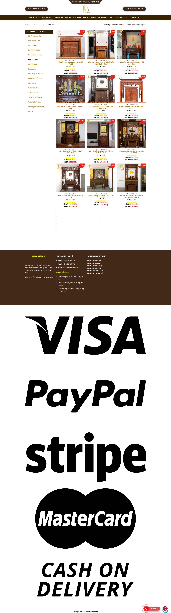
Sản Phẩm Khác (135, 17)
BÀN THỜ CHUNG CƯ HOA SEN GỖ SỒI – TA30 (131, 107)
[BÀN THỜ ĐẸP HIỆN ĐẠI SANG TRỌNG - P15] (70, 89)
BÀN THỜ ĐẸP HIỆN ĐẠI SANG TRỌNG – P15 (70, 107)
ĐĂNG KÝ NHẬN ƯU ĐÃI (36, 9)
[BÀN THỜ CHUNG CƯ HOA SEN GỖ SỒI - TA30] (131, 89)
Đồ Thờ (30, 111)
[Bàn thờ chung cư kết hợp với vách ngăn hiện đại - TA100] (131, 178)
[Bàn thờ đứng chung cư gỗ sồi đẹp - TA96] (70, 178)
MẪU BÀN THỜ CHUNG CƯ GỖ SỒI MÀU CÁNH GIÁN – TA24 (101, 63)
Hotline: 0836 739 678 (134, 9)
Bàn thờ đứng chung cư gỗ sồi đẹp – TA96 (70, 196)
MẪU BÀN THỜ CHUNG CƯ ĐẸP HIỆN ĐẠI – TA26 (131, 63)
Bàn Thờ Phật (33, 45)
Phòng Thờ (59, 17)
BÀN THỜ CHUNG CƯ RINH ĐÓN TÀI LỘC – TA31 (70, 152)
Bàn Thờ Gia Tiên (34, 41)
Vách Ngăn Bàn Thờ (105, 17)
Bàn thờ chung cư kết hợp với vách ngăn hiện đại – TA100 (131, 196)
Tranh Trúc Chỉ (121, 17)
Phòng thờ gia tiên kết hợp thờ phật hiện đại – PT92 (131, 152)
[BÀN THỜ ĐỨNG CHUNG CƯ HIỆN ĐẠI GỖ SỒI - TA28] (101, 89)
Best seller (32, 69)
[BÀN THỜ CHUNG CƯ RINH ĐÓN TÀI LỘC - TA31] (70, 133)
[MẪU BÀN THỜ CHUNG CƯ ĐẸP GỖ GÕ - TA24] (70, 44)
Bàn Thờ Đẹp (47, 17)
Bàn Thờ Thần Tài (89, 17)
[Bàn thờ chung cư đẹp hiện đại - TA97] (101, 178)
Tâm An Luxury (34, 17)
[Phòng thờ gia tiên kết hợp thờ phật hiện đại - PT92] (131, 133)
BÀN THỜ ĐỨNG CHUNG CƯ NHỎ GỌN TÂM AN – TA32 (100, 152)
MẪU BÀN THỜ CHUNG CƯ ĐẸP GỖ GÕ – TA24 (70, 63)
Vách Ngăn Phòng (34, 102)
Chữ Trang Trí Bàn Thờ (35, 74)
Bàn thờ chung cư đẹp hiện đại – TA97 (101, 196)
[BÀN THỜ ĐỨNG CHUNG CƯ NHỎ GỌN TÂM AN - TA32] (101, 133)
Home (28, 25)
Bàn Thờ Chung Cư (34, 36)
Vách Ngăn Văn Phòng (36, 107)
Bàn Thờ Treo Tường (73, 17)
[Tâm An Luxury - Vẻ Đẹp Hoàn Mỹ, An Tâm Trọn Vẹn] (85, 9)
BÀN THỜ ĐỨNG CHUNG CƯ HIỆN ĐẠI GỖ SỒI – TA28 (101, 107)
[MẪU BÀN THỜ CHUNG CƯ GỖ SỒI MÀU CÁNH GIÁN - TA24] (101, 44)
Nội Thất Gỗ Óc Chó (35, 78)
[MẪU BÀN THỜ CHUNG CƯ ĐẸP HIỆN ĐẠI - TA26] (131, 44)
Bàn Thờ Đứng (33, 64)
